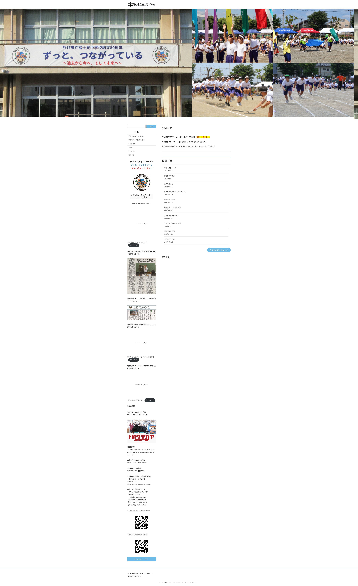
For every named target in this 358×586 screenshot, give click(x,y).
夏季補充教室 (168, 184)
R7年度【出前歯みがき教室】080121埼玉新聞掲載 (140, 357)
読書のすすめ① (169, 231)
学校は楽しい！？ (170, 168)
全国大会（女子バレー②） (173, 207)
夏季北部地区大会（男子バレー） (175, 192)
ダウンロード (133, 245)
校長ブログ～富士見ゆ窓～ (136, 140)
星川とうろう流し (170, 239)
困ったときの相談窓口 (138, 534)
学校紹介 (131, 147)
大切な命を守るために (171, 215)
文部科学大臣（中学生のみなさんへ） (137, 242)
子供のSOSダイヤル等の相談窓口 (137, 510)
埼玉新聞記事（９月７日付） (136, 400)
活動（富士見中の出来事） (136, 136)
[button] (356, 64)
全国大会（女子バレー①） (173, 223)
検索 (151, 126)
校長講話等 (132, 143)
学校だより (132, 151)
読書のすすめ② (169, 200)
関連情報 (131, 155)
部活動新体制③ (169, 176)
